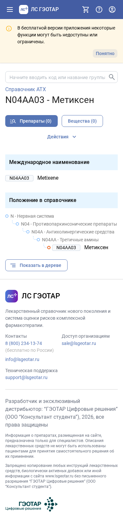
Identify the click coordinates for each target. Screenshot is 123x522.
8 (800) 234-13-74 (23, 343)
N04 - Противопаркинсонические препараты (69, 224)
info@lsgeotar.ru (22, 359)
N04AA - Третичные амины (70, 239)
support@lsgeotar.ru (26, 377)
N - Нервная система (32, 216)
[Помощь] (99, 9)
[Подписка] (86, 9)
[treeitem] (61, 231)
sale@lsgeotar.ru (79, 343)
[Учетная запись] (112, 9)
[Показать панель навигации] (9, 9)
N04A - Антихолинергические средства (72, 231)
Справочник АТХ (25, 89)
